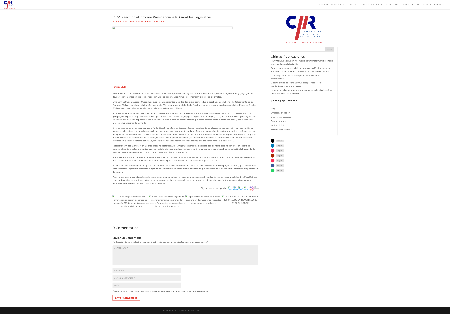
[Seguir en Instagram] (272, 151)
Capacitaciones (423, 5)
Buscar (330, 49)
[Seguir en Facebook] (272, 165)
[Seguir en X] (272, 141)
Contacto (439, 5)
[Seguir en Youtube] (272, 156)
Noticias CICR (142, 21)
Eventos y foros (278, 121)
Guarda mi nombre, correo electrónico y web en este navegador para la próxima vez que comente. (161, 291)
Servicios (351, 5)
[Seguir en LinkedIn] (272, 146)
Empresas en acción (280, 113)
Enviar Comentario (126, 297)
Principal (323, 5)
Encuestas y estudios (281, 117)
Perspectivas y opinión (281, 129)
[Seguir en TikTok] (272, 160)
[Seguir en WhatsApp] (272, 170)
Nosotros (336, 5)
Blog (273, 109)
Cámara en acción (371, 5)
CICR (118, 21)
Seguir (279, 141)
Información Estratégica (398, 5)
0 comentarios (157, 21)
